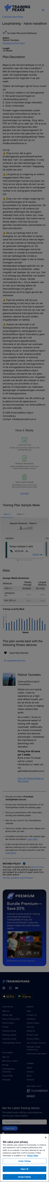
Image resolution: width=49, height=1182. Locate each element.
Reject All (24, 1169)
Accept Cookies (24, 1177)
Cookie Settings (24, 1161)
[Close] (46, 1137)
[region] (24, 1158)
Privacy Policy (32, 1156)
